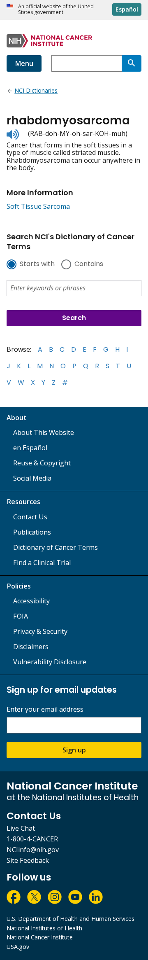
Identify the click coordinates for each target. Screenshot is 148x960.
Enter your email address (45, 709)
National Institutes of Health (44, 928)
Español (127, 9)
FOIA (20, 616)
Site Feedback (28, 860)
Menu (24, 63)
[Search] (131, 63)
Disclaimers (31, 646)
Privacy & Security (40, 631)
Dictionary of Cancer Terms (55, 547)
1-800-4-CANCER (32, 838)
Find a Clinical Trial (42, 562)
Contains (88, 264)
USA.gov (18, 947)
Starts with (37, 264)
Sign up (74, 749)
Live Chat (21, 828)
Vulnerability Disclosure (49, 661)
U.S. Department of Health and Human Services (70, 919)
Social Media (32, 478)
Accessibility (31, 600)
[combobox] (86, 63)
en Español (30, 447)
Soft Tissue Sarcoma (38, 206)
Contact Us (30, 516)
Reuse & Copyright (42, 462)
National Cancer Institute (40, 937)
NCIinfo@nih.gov (33, 849)
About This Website (43, 432)
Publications (32, 532)
